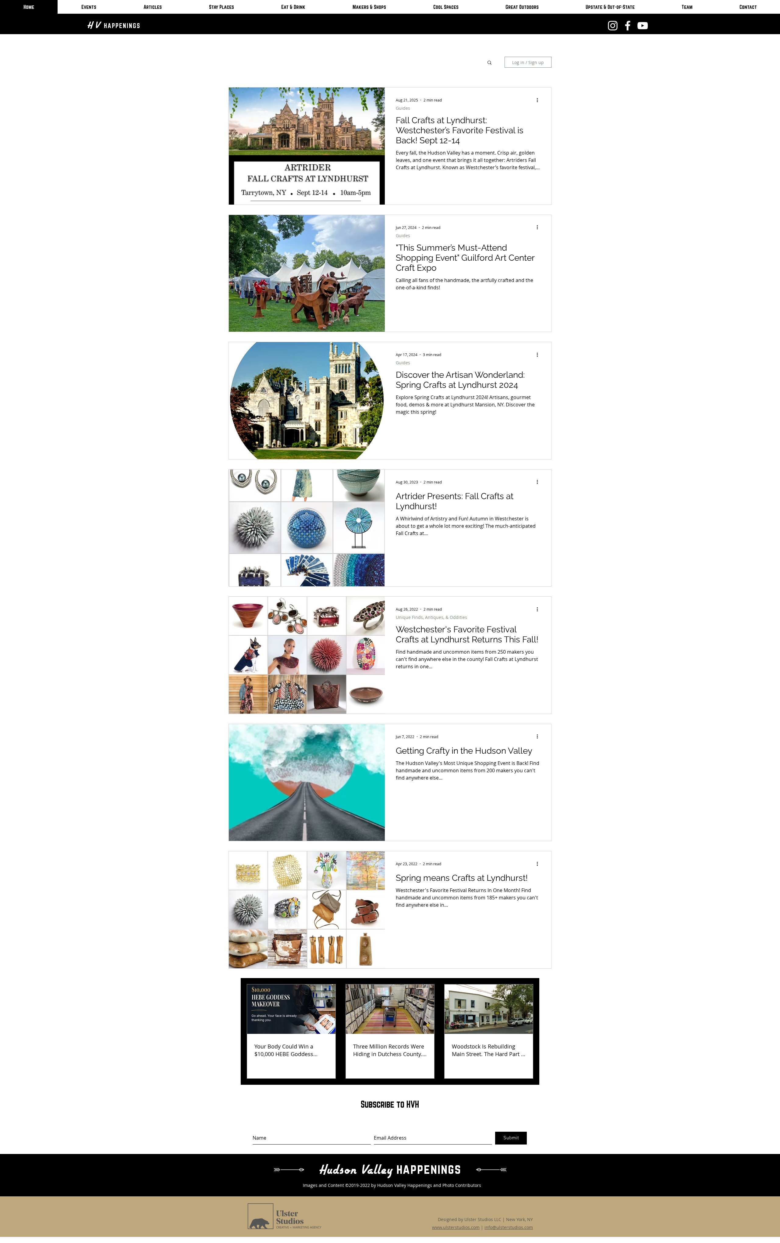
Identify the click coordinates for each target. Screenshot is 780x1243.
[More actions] (539, 100)
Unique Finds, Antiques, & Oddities (431, 617)
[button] (489, 63)
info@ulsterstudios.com (508, 1227)
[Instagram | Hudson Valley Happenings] (612, 25)
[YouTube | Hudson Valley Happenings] (642, 25)
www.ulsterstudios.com (456, 1227)
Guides (403, 108)
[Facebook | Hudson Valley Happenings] (627, 25)
